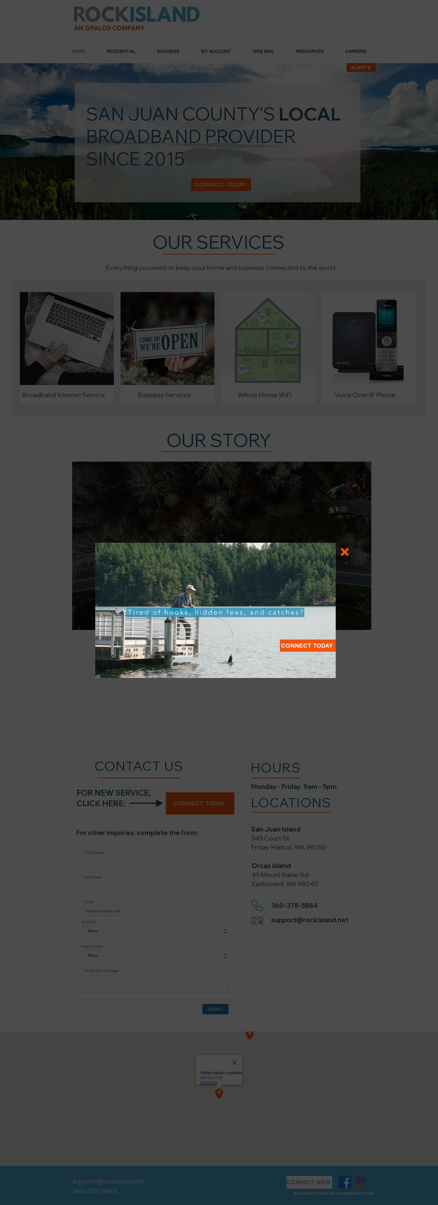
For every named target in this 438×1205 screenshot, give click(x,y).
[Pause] (103, 669)
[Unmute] (114, 669)
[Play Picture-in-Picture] (316, 669)
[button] (308, 646)
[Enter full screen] (327, 669)
